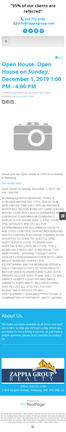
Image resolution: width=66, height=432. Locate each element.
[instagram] (41, 30)
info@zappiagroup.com (36, 23)
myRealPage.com (33, 404)
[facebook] (24, 30)
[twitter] (30, 30)
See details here (11, 183)
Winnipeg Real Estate (23, 96)
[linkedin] (35, 30)
